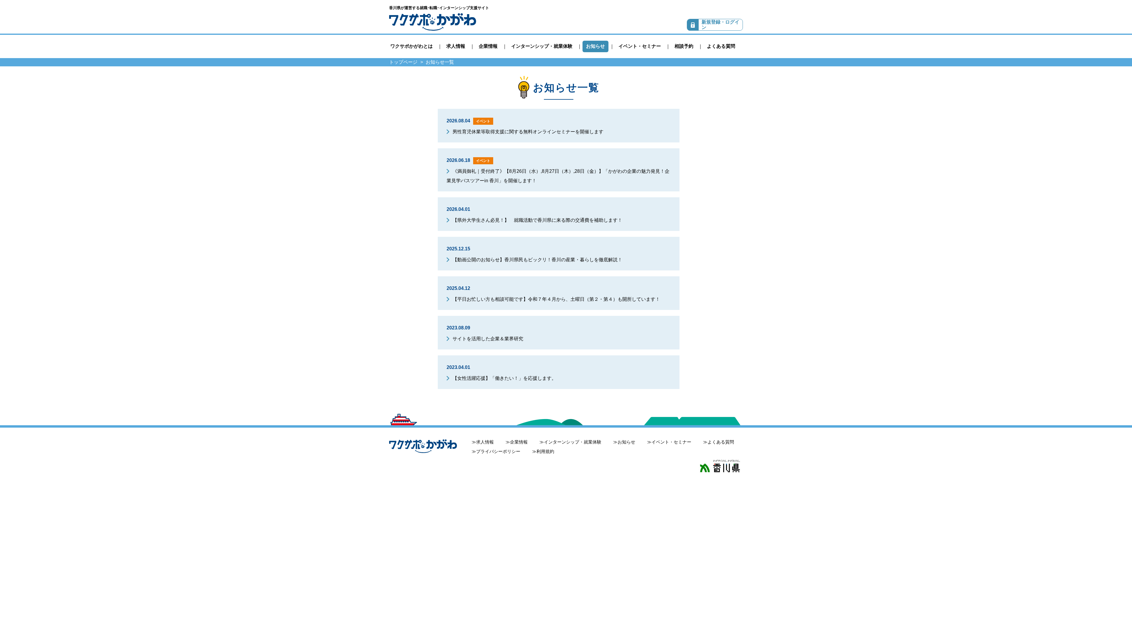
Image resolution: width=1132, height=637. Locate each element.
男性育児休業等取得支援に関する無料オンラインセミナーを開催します (528, 131)
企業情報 (488, 46)
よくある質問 (721, 46)
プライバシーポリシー (498, 451)
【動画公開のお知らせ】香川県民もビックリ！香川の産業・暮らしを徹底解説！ (537, 259)
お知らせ (595, 46)
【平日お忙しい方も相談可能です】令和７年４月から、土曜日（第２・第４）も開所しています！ (556, 299)
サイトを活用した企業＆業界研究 (488, 338)
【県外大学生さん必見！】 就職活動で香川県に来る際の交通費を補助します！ (537, 220)
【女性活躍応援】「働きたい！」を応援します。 (504, 378)
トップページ (403, 62)
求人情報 (455, 46)
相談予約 (683, 46)
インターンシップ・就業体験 (541, 46)
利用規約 (545, 451)
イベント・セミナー (639, 46)
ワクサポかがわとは (411, 46)
